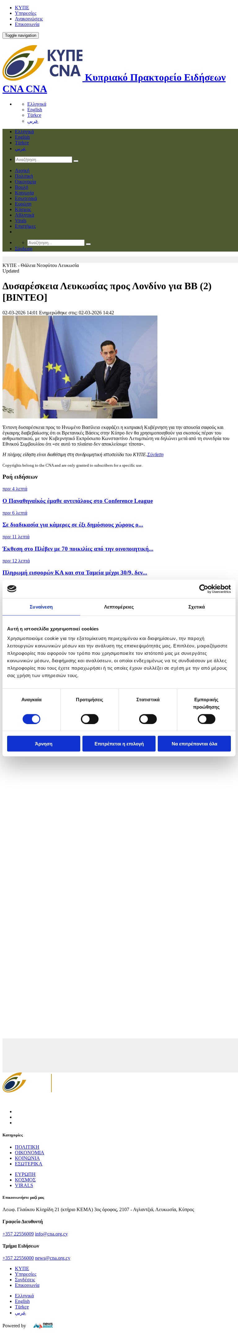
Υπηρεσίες (25, 13)
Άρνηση (43, 743)
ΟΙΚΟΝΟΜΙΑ (29, 1152)
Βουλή (21, 187)
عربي (32, 121)
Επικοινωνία (27, 24)
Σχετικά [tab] (196, 606)
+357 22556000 (18, 1258)
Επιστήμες (25, 226)
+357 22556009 (18, 1233)
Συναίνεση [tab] (41, 606)
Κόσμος (23, 209)
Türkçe (34, 115)
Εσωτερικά (26, 198)
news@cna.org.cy (52, 1258)
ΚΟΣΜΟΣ (25, 1179)
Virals (20, 220)
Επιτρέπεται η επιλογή (119, 743)
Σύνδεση (155, 454)
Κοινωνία (24, 192)
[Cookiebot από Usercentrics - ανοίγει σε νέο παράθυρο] (204, 588)
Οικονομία (25, 181)
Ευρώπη (23, 203)
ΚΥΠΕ (22, 7)
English (34, 109)
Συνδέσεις (25, 1279)
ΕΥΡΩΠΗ (25, 1174)
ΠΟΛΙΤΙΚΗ (27, 1147)
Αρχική (22, 170)
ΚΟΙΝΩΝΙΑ (27, 1158)
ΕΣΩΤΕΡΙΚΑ (28, 1163)
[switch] (90, 719)
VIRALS (24, 1185)
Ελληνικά (36, 104)
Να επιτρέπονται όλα (194, 743)
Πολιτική (24, 176)
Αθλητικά (24, 215)
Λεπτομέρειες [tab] (119, 606)
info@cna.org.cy (51, 1233)
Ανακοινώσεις (29, 18)
